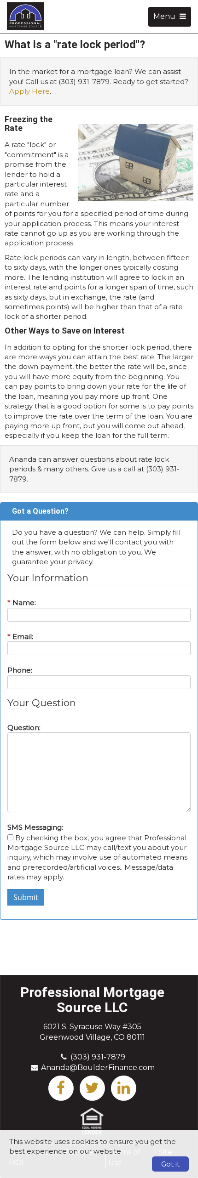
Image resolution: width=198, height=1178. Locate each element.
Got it (170, 1164)
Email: (20, 636)
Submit (25, 897)
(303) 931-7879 (97, 1057)
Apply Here (29, 91)
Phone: (19, 670)
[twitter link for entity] (92, 1087)
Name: (21, 602)
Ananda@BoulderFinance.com (98, 1067)
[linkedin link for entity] (123, 1087)
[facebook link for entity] (61, 1087)
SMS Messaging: (35, 827)
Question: (24, 727)
